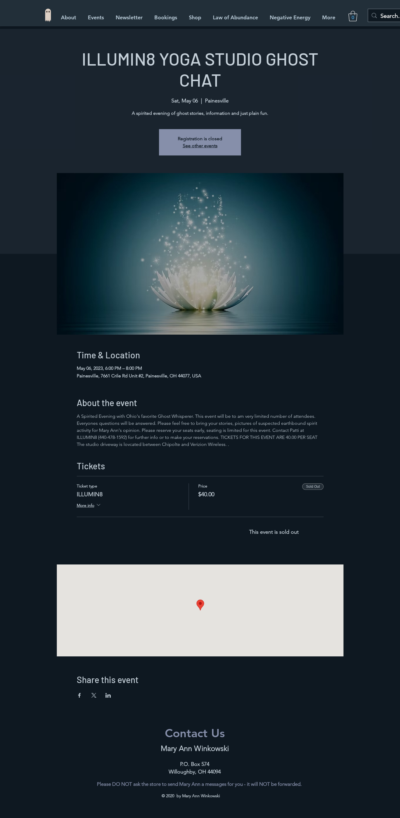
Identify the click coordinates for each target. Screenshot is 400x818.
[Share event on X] (94, 695)
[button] (196, 17)
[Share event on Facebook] (79, 695)
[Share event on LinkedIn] (108, 695)
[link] (352, 16)
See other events (200, 145)
